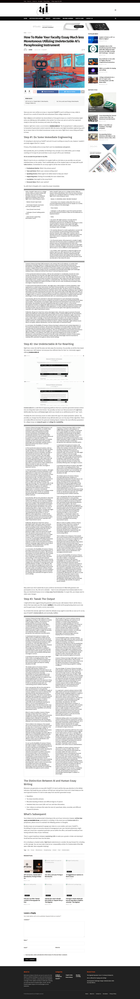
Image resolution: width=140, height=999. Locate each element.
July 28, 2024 (38, 49)
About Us (29, 1)
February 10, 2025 (103, 84)
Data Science (69, 977)
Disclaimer (40, 1)
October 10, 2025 (103, 72)
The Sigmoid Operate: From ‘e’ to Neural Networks (100, 975)
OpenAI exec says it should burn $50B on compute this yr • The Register (54, 900)
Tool (59, 850)
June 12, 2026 (103, 121)
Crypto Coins (80, 18)
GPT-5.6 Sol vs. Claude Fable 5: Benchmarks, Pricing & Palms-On (33, 876)
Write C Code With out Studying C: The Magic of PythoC (105, 126)
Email (26, 947)
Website (57, 947)
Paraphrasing (47, 850)
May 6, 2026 (48, 904)
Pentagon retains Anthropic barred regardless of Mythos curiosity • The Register (74, 900)
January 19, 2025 (103, 41)
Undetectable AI (28, 408)
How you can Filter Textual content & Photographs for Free (32, 900)
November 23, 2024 (104, 139)
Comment (27, 919)
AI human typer (44, 412)
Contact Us (34, 1)
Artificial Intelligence (58, 975)
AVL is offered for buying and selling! (96, 978)
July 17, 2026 (27, 880)
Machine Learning (68, 18)
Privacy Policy (47, 1)
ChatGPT (29, 32)
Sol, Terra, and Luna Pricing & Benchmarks (68, 101)
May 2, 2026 (69, 904)
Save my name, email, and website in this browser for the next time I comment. (46, 955)
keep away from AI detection (54, 592)
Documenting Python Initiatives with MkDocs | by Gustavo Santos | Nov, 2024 (107, 136)
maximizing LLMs (50, 836)
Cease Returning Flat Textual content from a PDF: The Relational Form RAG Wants (107, 117)
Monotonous (39, 850)
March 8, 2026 (103, 130)
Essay (32, 850)
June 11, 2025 (93, 110)
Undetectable (65, 850)
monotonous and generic (62, 147)
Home (25, 1)
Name (26, 940)
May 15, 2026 (27, 904)
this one (30, 846)
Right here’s (48, 842)
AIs (28, 850)
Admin (30, 49)
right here (79, 410)
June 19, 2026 (69, 878)
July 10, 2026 (48, 878)
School (54, 850)
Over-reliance (28, 118)
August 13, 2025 (103, 64)
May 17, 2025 (102, 55)
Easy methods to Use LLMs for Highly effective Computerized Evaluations (107, 60)
